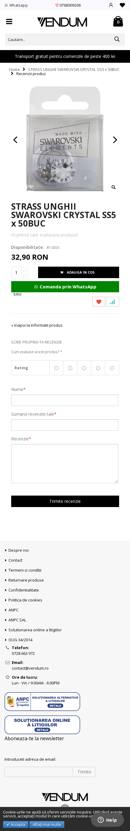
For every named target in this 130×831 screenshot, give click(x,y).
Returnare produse (26, 580)
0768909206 (70, 5)
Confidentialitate (23, 590)
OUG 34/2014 (20, 639)
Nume (17, 389)
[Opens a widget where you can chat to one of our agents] (107, 820)
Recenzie (20, 439)
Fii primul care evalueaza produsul (44, 235)
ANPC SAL (17, 620)
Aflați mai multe (47, 824)
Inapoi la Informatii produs (37, 325)
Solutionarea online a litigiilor (35, 630)
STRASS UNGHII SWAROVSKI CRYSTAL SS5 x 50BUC (73, 69)
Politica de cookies (25, 600)
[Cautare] (117, 39)
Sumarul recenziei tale (32, 414)
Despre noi (18, 550)
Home (14, 69)
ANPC (13, 610)
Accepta (17, 824)
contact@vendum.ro (30, 668)
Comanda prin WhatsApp (67, 287)
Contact (15, 560)
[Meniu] (9, 22)
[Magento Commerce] (62, 22)
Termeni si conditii (24, 570)
